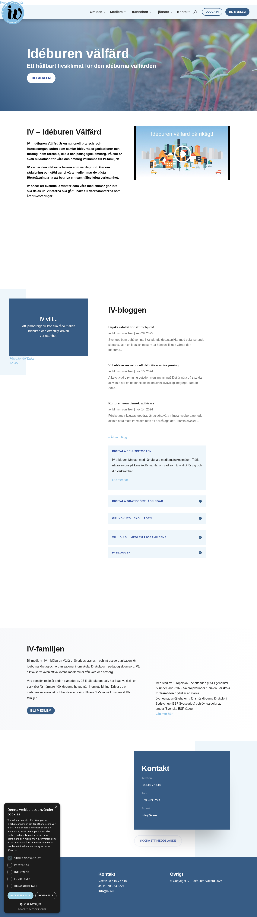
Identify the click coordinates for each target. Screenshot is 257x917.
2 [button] (12, 363)
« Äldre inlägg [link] (117, 437)
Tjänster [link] (162, 12)
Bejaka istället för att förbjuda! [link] (131, 327)
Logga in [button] (212, 11)
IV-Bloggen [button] (121, 552)
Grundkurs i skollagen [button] (132, 518)
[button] (32, 904)
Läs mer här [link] (120, 479)
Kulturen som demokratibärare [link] (131, 403)
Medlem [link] (116, 12)
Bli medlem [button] (237, 11)
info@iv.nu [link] (149, 815)
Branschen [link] (139, 12)
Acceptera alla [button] (20, 895)
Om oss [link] (96, 12)
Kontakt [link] (183, 12)
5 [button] (17, 363)
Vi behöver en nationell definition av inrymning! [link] (144, 365)
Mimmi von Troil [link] (122, 333)
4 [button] (15, 363)
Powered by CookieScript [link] (32, 909)
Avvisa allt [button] (45, 895)
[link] (13, 13)
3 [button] (13, 363)
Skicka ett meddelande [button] (158, 840)
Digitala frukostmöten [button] (131, 451)
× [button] (56, 806)
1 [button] (10, 363)
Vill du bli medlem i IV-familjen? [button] (139, 537)
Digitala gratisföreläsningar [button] (137, 501)
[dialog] (32, 858)
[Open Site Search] (195, 12)
